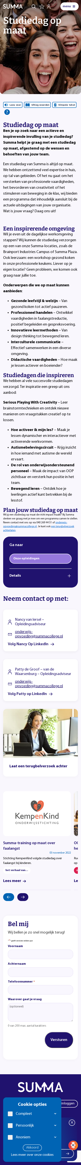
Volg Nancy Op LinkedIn (28, 644)
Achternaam (17, 963)
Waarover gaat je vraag (25, 999)
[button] (55, 1113)
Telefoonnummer (21, 981)
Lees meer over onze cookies (32, 1155)
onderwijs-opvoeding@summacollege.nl (39, 634)
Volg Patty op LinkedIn (27, 694)
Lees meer (12, 881)
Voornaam (15, 946)
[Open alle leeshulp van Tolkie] (7, 112)
